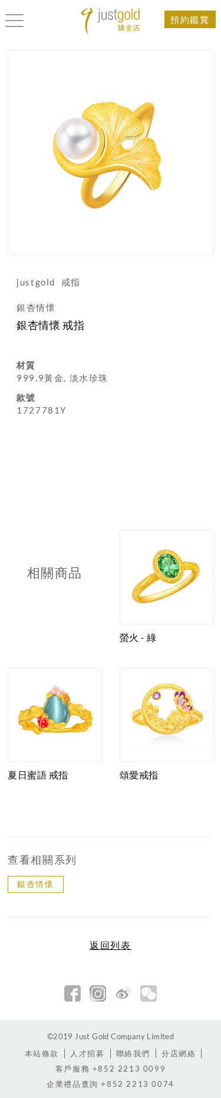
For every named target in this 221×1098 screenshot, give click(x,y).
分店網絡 (178, 1053)
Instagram (98, 993)
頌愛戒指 (139, 774)
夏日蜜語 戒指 (38, 774)
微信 (148, 993)
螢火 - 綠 (138, 637)
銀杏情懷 (35, 884)
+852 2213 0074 (110, 1084)
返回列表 (110, 945)
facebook (72, 993)
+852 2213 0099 (110, 1068)
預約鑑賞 (189, 19)
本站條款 (42, 1053)
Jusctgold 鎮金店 (110, 21)
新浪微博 (123, 993)
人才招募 (87, 1053)
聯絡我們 (133, 1053)
